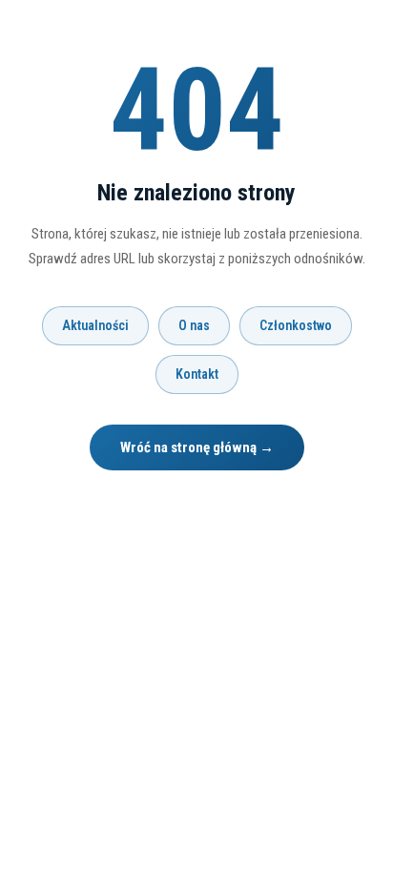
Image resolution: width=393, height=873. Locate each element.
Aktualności (95, 325)
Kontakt (197, 374)
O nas (194, 325)
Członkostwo (295, 325)
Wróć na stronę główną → (197, 447)
